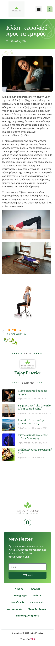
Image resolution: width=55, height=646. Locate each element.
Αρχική (19, 589)
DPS (32, 639)
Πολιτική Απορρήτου (27, 616)
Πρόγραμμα (20, 596)
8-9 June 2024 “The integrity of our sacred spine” (34, 407)
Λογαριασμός (15, 609)
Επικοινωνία (37, 602)
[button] (38, 9)
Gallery (37, 596)
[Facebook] (27, 522)
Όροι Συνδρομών (38, 609)
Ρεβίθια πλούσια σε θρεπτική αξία (35, 451)
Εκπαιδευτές (17, 602)
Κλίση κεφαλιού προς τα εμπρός (32, 392)
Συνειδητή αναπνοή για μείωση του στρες (31, 422)
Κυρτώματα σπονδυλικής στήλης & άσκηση (33, 436)
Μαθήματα (34, 589)
